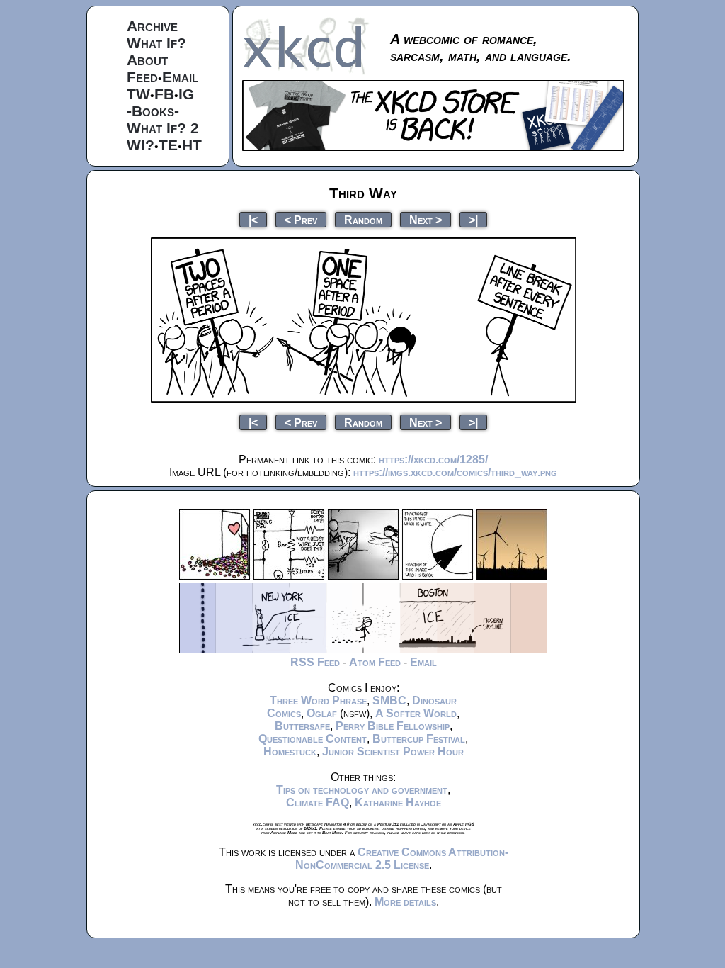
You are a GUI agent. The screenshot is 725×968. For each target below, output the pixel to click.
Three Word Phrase (318, 700)
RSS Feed (315, 662)
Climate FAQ (317, 803)
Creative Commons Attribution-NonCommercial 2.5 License (401, 858)
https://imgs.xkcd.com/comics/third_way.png (455, 472)
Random (363, 219)
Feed (142, 77)
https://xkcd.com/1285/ (433, 460)
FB (164, 94)
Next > (425, 219)
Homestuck (289, 751)
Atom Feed (375, 662)
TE (168, 145)
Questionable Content (312, 739)
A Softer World (416, 713)
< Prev (301, 219)
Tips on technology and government (361, 790)
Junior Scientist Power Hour (393, 751)
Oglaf (322, 713)
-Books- (153, 111)
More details (405, 902)
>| (473, 219)
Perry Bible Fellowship (393, 726)
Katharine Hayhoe (398, 803)
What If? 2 (163, 128)
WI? (140, 145)
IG (186, 94)
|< (253, 219)
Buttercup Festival (418, 739)
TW (138, 94)
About (147, 60)
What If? (156, 43)
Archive (152, 26)
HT (192, 145)
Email (180, 77)
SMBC (389, 700)
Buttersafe (302, 726)
